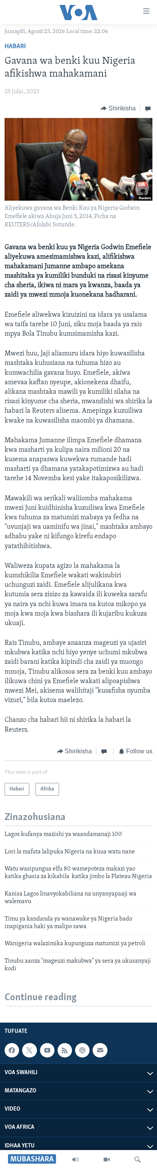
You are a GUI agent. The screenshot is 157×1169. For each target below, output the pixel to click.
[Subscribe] (100, 1050)
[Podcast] (82, 1050)
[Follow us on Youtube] (47, 1050)
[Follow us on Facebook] (12, 1050)
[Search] (137, 1159)
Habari (15, 46)
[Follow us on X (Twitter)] (29, 1050)
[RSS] (65, 1050)
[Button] (118, 108)
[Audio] (75, 1159)
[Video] (106, 1159)
